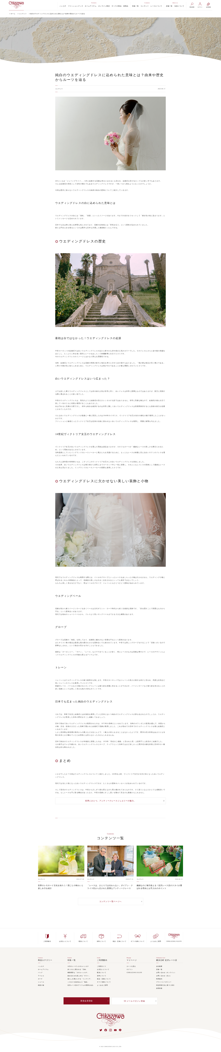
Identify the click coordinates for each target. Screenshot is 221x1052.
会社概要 (159, 966)
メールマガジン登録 (136, 1001)
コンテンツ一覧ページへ (110, 901)
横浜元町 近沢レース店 (166, 960)
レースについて (156, 6)
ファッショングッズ (75, 6)
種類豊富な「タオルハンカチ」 (78, 972)
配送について (101, 972)
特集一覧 (135, 6)
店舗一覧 (169, 6)
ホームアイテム (90, 6)
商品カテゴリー (45, 960)
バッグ (40, 972)
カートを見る (131, 966)
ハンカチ (63, 6)
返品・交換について (104, 979)
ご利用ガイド (101, 966)
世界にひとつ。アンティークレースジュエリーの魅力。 (110, 801)
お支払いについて (103, 969)
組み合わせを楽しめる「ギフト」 (79, 976)
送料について (101, 976)
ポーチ (40, 979)
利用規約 (159, 979)
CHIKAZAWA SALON (134, 972)
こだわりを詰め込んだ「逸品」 (78, 982)
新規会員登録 (86, 1001)
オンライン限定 (104, 6)
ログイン (130, 969)
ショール (41, 982)
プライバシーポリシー (163, 982)
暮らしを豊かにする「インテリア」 (80, 979)
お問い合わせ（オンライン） (166, 972)
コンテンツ (145, 6)
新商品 (125, 6)
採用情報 (159, 988)
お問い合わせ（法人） (163, 976)
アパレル (41, 976)
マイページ (132, 960)
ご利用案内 (102, 960)
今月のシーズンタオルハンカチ (78, 966)
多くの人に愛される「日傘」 (77, 969)
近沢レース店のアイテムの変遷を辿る (80, 985)
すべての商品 (117, 6)
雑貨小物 (41, 985)
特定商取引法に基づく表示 (165, 985)
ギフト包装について (104, 982)
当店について (179, 6)
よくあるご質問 (102, 985)
